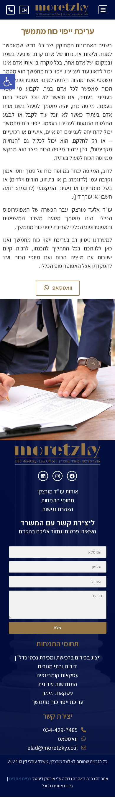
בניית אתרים (20, 779)
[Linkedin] (43, 476)
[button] (7, 81)
